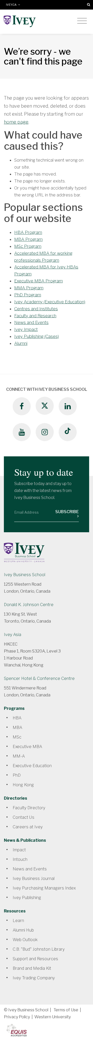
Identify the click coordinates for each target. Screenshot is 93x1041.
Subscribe (67, 511)
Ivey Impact (26, 329)
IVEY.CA (12, 4)
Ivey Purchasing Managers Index (44, 888)
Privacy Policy (17, 1016)
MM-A (19, 756)
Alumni (20, 343)
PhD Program (27, 294)
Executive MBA (27, 746)
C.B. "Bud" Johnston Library (39, 949)
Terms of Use (65, 1009)
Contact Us (23, 817)
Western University (52, 1016)
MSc (17, 737)
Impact (19, 849)
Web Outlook (25, 939)
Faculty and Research (35, 315)
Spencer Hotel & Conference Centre (39, 678)
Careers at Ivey (28, 826)
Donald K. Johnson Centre (28, 604)
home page (16, 122)
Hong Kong (23, 784)
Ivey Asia (12, 634)
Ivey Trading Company (34, 977)
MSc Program (27, 246)
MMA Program (28, 287)
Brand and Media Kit (32, 968)
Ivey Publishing (27, 897)
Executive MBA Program (38, 280)
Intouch (20, 859)
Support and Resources (35, 958)
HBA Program (28, 232)
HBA (17, 718)
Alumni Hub (23, 930)
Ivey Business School (24, 574)
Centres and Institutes (36, 308)
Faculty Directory (29, 807)
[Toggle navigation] (82, 21)
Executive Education (32, 765)
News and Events (31, 322)
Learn (18, 920)
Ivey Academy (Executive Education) (49, 301)
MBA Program (28, 239)
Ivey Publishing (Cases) (36, 336)
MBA (17, 727)
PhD (17, 775)
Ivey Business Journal (34, 878)
